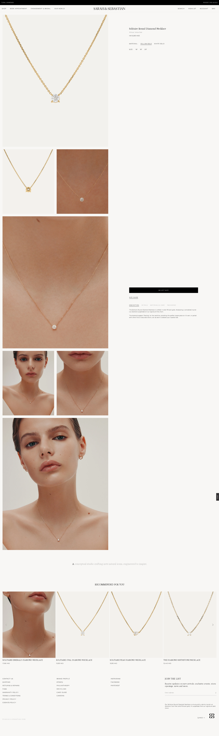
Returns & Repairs (11, 685)
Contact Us (8, 679)
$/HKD (200, 718)
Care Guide (62, 692)
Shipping (6, 682)
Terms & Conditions (11, 696)
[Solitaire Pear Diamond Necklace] (136, 625)
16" (137, 49)
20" (145, 49)
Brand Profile (63, 679)
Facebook (115, 682)
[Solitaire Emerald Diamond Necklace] (29, 625)
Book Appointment (18, 8)
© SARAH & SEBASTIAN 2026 (14, 719)
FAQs (5, 689)
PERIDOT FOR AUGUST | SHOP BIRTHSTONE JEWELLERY (20, 2)
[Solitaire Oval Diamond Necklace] (82, 625)
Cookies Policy (9, 702)
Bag (213, 8)
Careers (60, 696)
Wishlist (192, 8)
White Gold (159, 43)
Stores (60, 682)
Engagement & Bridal (41, 8)
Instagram (115, 679)
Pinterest (115, 685)
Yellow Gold (146, 43)
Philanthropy (63, 685)
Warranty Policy (11, 692)
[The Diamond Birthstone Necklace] (189, 625)
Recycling (61, 689)
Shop (4, 8)
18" (141, 49)
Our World (59, 8)
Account (204, 8)
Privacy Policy (9, 699)
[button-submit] (215, 693)
